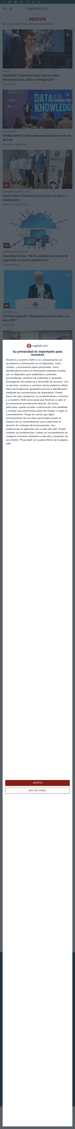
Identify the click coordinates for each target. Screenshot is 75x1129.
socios (38, 360)
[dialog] (37, 733)
